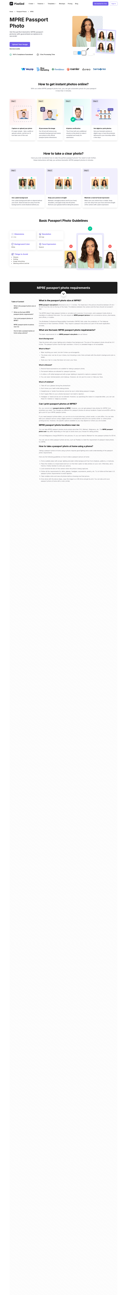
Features (40, 4)
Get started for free (100, 4)
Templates (51, 4)
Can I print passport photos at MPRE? (23, 319)
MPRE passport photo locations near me (24, 326)
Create (31, 4)
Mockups (62, 4)
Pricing (70, 4)
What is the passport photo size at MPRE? (25, 307)
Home (11, 11)
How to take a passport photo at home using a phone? (24, 332)
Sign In (113, 4)
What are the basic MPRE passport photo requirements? (23, 313)
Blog (76, 4)
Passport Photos (22, 11)
